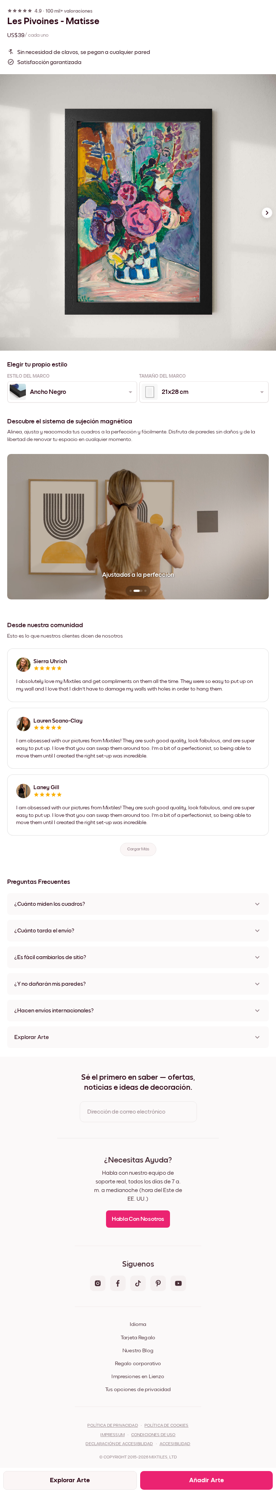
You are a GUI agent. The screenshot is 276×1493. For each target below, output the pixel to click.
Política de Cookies (166, 1426)
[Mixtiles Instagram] (98, 1284)
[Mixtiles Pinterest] (158, 1284)
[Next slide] (267, 212)
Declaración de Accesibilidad (119, 1444)
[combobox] (72, 392)
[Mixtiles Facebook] (118, 1284)
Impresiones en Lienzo (137, 1376)
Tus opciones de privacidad (138, 1389)
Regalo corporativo (138, 1363)
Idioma (138, 1324)
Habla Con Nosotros (138, 1219)
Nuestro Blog (138, 1350)
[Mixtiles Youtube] (178, 1284)
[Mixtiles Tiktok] (138, 1284)
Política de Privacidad (112, 1426)
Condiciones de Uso (153, 1435)
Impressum (112, 1435)
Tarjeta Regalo (138, 1337)
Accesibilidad (175, 1444)
